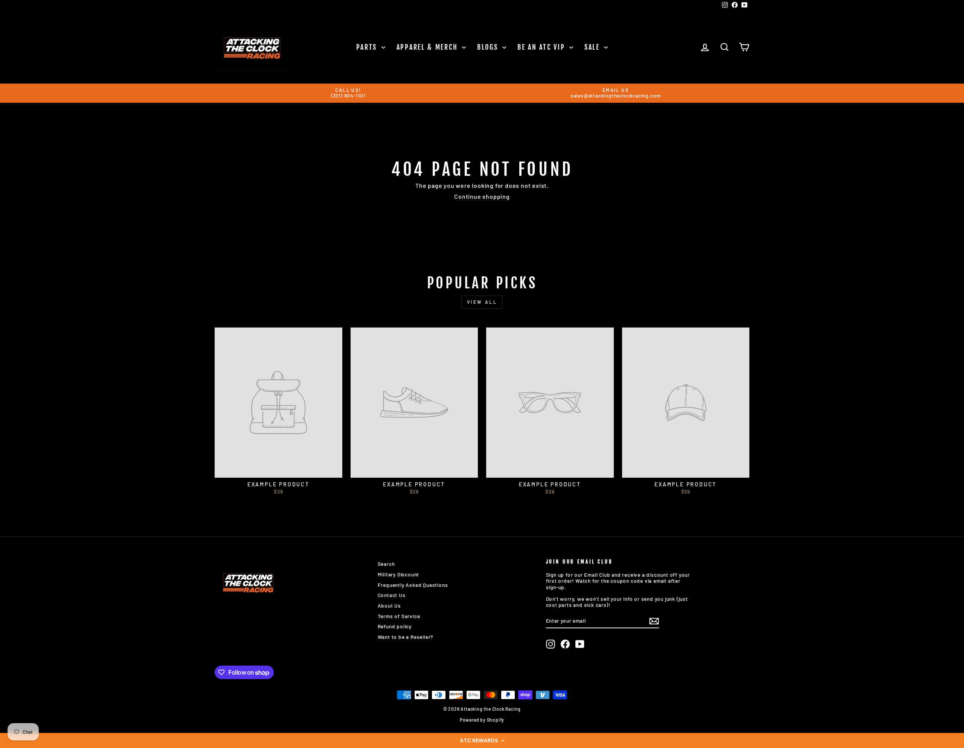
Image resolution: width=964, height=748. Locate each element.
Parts (368, 47)
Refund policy (395, 626)
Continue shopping (482, 196)
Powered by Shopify (482, 719)
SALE (593, 47)
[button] (482, 740)
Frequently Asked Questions (413, 585)
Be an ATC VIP (542, 47)
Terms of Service (399, 616)
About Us (389, 605)
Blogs (488, 47)
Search (386, 564)
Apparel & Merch (428, 47)
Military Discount (398, 574)
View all (482, 302)
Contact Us (392, 595)
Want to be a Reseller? (406, 637)
